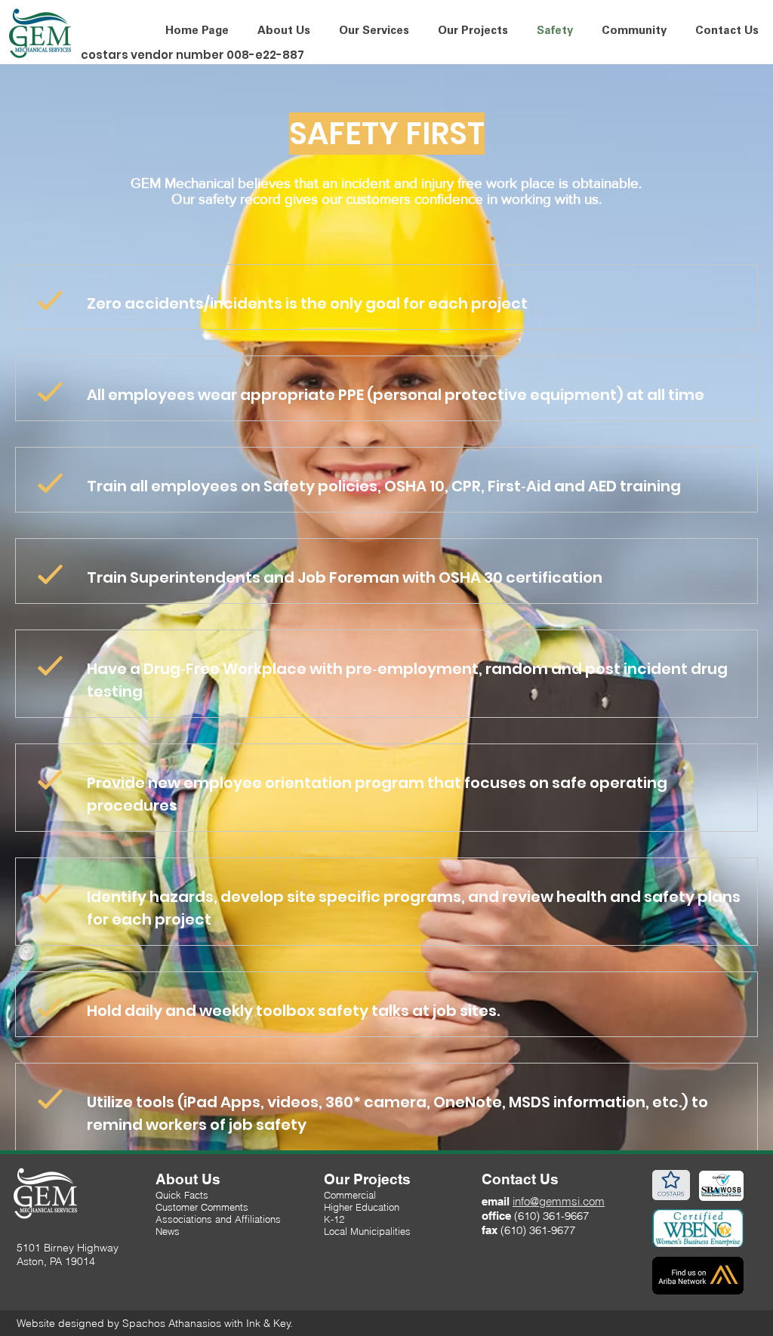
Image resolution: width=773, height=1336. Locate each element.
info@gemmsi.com (559, 1201)
